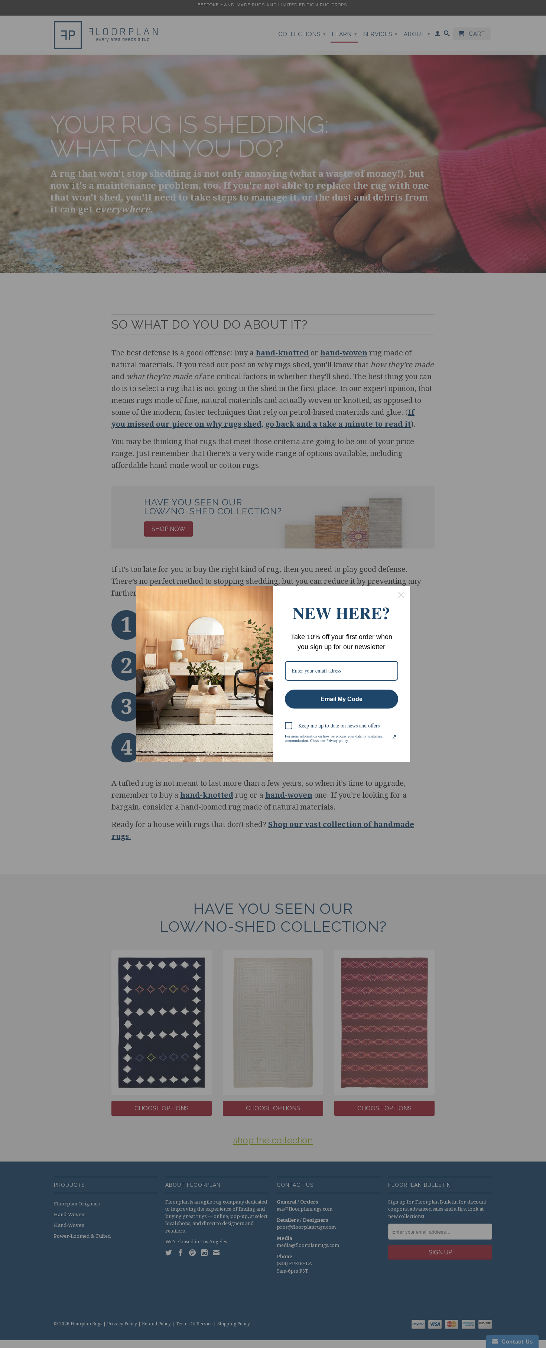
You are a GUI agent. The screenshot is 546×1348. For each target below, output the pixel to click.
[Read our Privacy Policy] (393, 737)
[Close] (401, 595)
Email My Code (342, 699)
